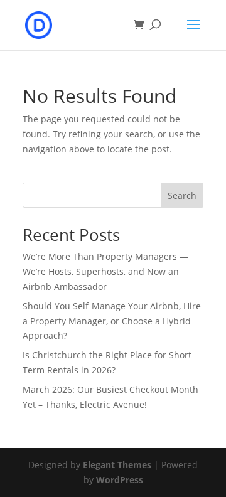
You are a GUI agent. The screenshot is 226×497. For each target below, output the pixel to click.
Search (182, 195)
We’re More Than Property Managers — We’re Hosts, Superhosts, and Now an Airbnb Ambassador (105, 271)
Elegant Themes (117, 465)
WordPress (119, 480)
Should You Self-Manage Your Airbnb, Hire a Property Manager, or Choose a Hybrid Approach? (112, 321)
